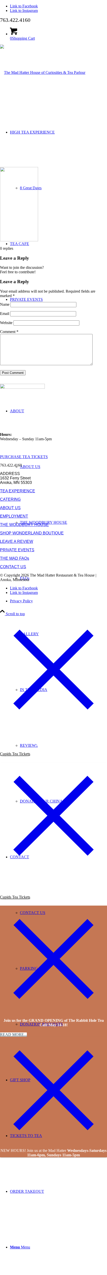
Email (4, 313)
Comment (9, 332)
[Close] (53, 721)
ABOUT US (10, 508)
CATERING (10, 499)
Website (6, 323)
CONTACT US (13, 567)
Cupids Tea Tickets (15, 754)
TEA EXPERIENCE (17, 491)
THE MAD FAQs (14, 558)
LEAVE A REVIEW (16, 541)
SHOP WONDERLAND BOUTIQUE (32, 533)
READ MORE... (13, 1034)
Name (4, 304)
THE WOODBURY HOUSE (24, 525)
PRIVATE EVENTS (17, 550)
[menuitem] (58, 606)
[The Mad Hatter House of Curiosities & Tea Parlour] (42, 72)
